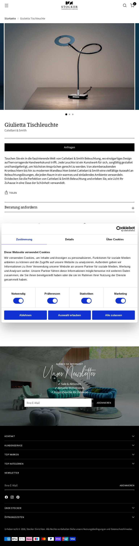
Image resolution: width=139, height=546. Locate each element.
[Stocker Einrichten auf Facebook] (7, 497)
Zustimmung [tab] (24, 239)
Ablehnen (25, 315)
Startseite (10, 18)
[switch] (52, 300)
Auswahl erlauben (69, 315)
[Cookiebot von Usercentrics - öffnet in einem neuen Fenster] (119, 228)
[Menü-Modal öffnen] (6, 5)
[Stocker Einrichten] (69, 5)
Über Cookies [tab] (115, 239)
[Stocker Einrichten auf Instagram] (12, 497)
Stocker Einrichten (36, 528)
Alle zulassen (113, 315)
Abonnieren (127, 485)
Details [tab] (69, 239)
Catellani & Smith (16, 130)
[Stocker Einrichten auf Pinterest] (18, 497)
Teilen (13, 192)
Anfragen (69, 147)
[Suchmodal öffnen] (125, 5)
